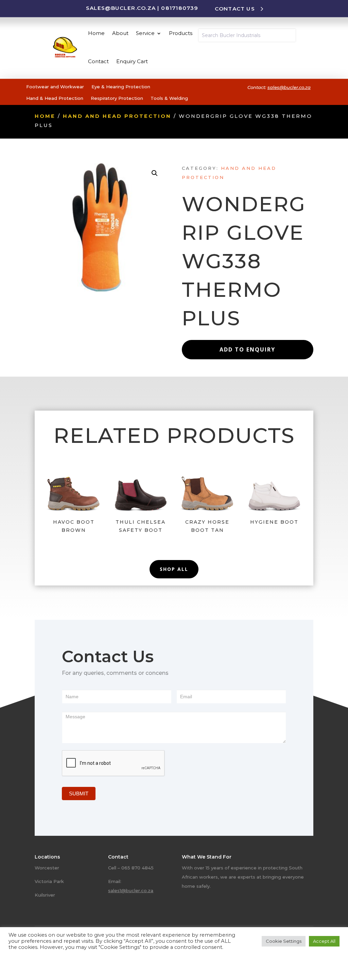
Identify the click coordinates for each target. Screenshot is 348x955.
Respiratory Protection (117, 98)
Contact (98, 61)
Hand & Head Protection (54, 98)
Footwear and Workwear (55, 86)
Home (96, 33)
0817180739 (179, 7)
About (120, 33)
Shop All (174, 569)
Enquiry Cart (132, 61)
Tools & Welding (169, 98)
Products (180, 33)
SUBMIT (78, 793)
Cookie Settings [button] (283, 941)
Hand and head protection (117, 116)
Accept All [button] (324, 941)
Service (145, 33)
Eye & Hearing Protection (120, 86)
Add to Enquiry (247, 349)
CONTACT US (235, 8)
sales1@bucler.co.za (130, 890)
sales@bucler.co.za (121, 7)
